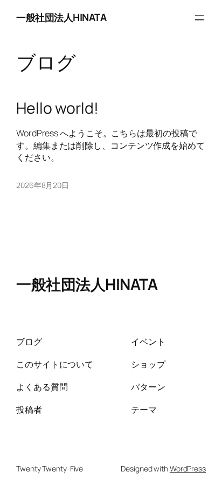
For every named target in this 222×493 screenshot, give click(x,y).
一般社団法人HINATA (61, 17)
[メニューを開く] (199, 17)
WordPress (188, 468)
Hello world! (57, 108)
